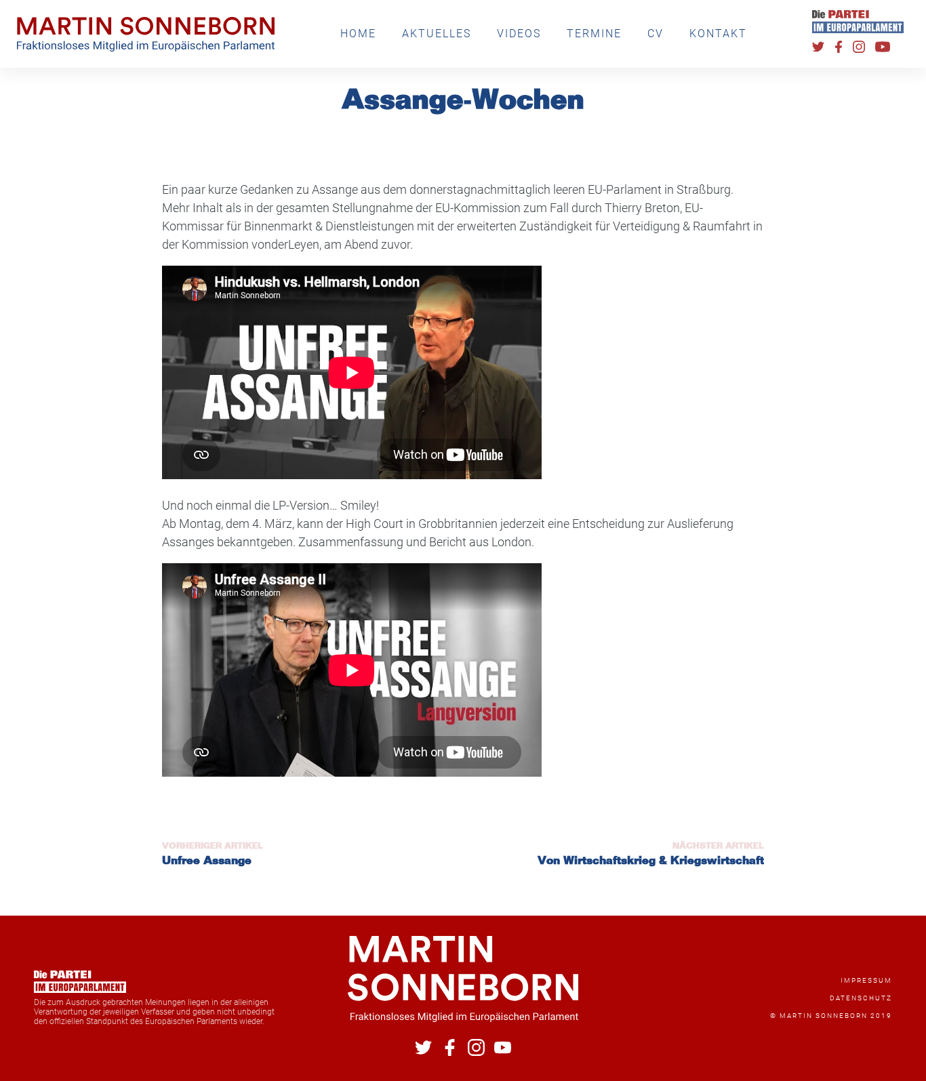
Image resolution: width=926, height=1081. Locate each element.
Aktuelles (436, 33)
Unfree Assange (206, 861)
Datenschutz (861, 998)
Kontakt (718, 33)
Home (358, 33)
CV (655, 33)
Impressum (866, 980)
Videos (519, 33)
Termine (594, 33)
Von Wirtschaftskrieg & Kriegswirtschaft (651, 861)
